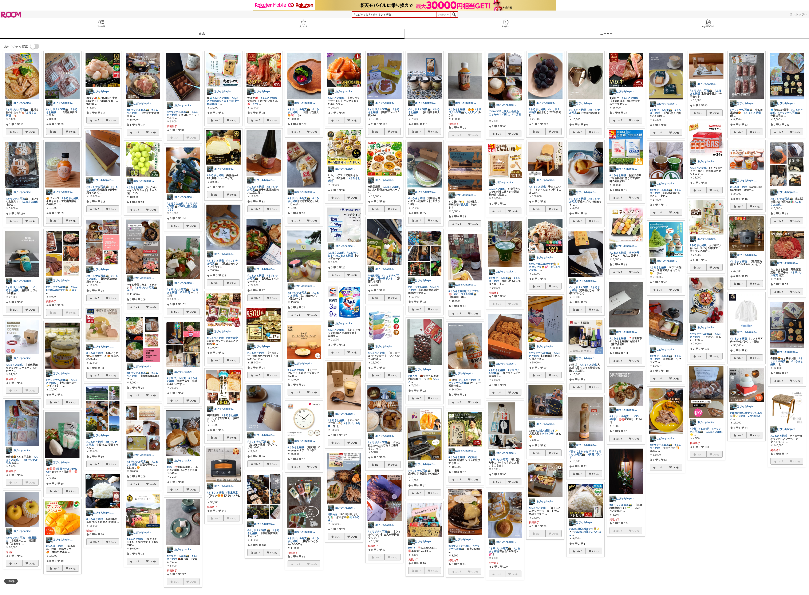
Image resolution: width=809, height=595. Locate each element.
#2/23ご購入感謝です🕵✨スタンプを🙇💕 (544, 265)
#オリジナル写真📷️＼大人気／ (465, 111)
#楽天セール (63, 468)
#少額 (693, 428)
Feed (101, 23)
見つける (303, 23)
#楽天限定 (232, 337)
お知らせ (505, 23)
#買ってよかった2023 (581, 451)
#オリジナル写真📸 (17, 198)
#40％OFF (547, 433)
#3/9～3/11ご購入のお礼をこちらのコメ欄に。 (504, 113)
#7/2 (255, 103)
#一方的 (516, 114)
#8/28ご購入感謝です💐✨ (584, 528)
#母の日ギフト (384, 278)
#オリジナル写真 (15, 537)
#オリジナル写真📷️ (57, 109)
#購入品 (332, 514)
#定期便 (472, 457)
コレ (15, 132)
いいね (32, 132)
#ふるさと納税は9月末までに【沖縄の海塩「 (223, 100)
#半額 (612, 419)
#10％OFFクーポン (459, 545)
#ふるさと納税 (30, 201)
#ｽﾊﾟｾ (411, 548)
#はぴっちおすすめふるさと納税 (343, 254)
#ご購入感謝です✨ (547, 430)
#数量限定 (232, 492)
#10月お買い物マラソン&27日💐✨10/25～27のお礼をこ (746, 415)
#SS (169, 467)
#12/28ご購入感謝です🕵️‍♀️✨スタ (62, 288)
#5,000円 (184, 292)
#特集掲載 (374, 275)
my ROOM (708, 23)
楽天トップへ (798, 14)
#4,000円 (704, 428)
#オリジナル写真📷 (17, 109)
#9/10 (130, 290)
